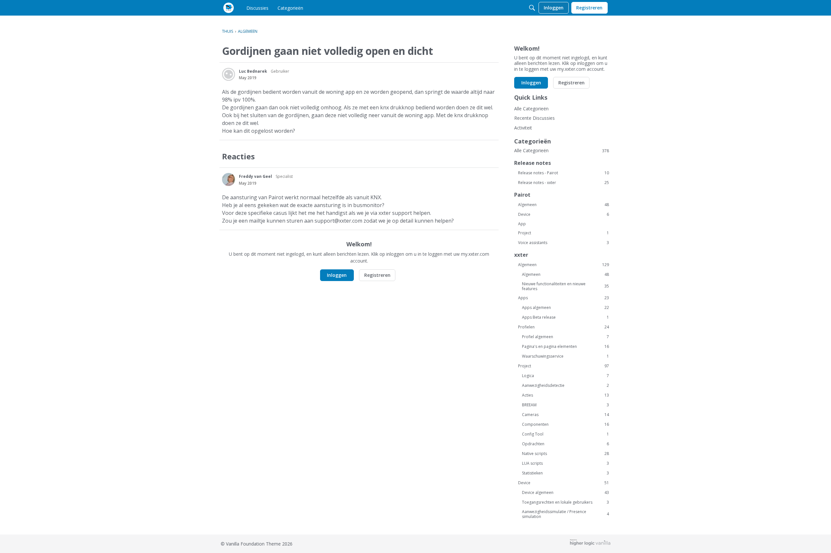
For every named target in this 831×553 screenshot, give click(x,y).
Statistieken (565, 473)
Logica (565, 376)
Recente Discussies (534, 118)
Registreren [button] (377, 275)
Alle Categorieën (531, 108)
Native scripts (565, 454)
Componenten (565, 424)
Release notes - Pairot (563, 173)
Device (563, 214)
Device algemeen (565, 493)
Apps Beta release (565, 317)
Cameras (565, 415)
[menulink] (257, 8)
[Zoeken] (532, 8)
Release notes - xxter (563, 183)
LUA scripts (565, 463)
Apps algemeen (565, 308)
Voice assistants (563, 243)
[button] (228, 74)
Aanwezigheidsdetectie (565, 385)
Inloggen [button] (337, 275)
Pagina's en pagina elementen (565, 347)
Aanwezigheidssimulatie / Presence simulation (565, 514)
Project (563, 233)
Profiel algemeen (565, 337)
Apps (563, 298)
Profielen (563, 327)
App (522, 223)
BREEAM (565, 405)
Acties (565, 395)
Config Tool (565, 434)
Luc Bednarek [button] (253, 71)
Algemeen (563, 205)
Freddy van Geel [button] (255, 176)
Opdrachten (565, 444)
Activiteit (523, 128)
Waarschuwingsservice (565, 356)
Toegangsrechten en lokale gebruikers (565, 502)
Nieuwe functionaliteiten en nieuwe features (565, 286)
